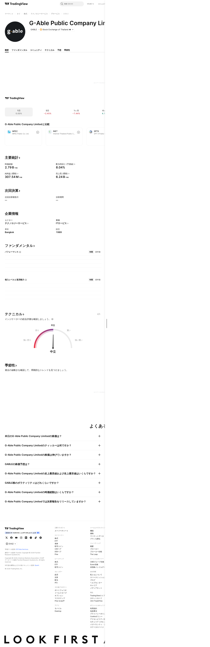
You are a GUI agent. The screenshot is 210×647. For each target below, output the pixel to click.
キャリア (93, 585)
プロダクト (90, 4)
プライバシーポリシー (98, 614)
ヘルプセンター (96, 583)
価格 (92, 533)
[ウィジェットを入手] (98, 314)
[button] (96, 3)
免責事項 (93, 611)
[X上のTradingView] (6, 537)
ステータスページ (97, 627)
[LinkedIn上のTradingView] (26, 537)
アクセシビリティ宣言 (98, 619)
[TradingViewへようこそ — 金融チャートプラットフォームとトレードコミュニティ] (15, 98)
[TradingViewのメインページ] (16, 4)
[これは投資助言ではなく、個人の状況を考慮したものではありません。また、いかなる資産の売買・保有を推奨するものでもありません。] (52, 319)
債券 (56, 544)
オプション (59, 595)
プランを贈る (95, 539)
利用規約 (93, 608)
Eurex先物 (94, 564)
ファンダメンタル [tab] (19, 50)
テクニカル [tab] (49, 50)
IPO (56, 583)
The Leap (94, 554)
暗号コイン (59, 546)
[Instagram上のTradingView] (21, 537)
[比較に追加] (38, 132)
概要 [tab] (7, 50)
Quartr (37, 565)
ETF (56, 541)
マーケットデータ (97, 536)
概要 (92, 546)
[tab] (91, 252)
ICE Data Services (22, 549)
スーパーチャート (61, 531)
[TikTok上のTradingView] (35, 537)
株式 (56, 538)
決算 (56, 577)
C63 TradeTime (96, 601)
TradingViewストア (97, 595)
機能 (92, 531)
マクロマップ (60, 598)
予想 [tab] (59, 50)
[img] (70, 29)
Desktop (58, 611)
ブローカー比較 (96, 552)
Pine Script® (59, 601)
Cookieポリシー (96, 616)
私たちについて (96, 575)
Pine (56, 554)
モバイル (58, 608)
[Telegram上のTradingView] (31, 537)
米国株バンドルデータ (98, 567)
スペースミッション (97, 577)
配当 (56, 580)
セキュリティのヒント (98, 622)
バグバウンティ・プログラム (101, 624)
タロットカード (96, 598)
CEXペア (58, 549)
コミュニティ (102, 4)
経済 (56, 575)
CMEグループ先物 (97, 562)
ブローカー (94, 549)
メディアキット (96, 588)
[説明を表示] (14, 164)
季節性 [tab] (67, 50)
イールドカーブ (61, 593)
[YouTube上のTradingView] (16, 537)
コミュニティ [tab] (36, 50)
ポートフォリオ (61, 590)
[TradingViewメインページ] (14, 528)
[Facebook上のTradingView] (11, 537)
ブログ (92, 580)
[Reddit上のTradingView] (40, 537)
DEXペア (58, 552)
